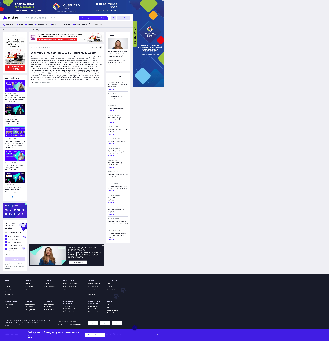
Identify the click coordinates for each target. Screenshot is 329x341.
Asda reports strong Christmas (117, 141)
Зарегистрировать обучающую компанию (69, 307)
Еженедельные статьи (14, 239)
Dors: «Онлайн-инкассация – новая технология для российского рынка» (14, 167)
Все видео (8, 197)
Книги (109, 301)
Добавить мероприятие (94, 311)
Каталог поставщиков (69, 289)
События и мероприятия (15, 245)
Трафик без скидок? (112, 310)
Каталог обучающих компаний (49, 287)
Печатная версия (93, 289)
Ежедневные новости (14, 236)
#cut (48, 82)
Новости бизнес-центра (70, 283)
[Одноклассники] (37, 18)
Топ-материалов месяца (15, 242)
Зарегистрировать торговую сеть (30, 305)
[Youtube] (40, 18)
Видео (109, 292)
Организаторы (29, 286)
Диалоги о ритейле (112, 283)
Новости (12, 30)
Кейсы (7, 292)
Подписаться (15, 259)
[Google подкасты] (51, 18)
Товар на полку (92, 294)
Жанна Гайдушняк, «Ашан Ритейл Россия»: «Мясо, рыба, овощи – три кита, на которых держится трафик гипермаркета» (118, 53)
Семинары (47, 283)
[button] (41, 24)
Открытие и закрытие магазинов (14, 249)
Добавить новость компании (49, 310)
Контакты (116, 323)
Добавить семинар (68, 311)
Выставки (27, 289)
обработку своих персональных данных (14, 267)
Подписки (8, 307)
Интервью (8, 289)
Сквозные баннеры (93, 286)
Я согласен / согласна (94, 335)
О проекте (93, 323)
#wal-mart (38, 82)
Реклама (91, 280)
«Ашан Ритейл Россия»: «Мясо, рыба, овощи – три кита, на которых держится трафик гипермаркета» (15, 98)
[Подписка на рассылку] (26, 18)
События (28, 280)
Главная (5, 30)
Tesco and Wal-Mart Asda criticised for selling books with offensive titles (117, 85)
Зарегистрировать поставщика (49, 305)
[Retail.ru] (13, 18)
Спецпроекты (112, 280)
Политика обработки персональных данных (70, 324)
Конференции (28, 292)
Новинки (109, 304)
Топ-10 (109, 307)
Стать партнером (112, 289)
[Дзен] (46, 18)
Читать (110, 67)
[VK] (29, 18)
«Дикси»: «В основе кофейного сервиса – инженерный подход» (12, 121)
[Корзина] (113, 18)
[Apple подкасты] (54, 18)
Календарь (28, 283)
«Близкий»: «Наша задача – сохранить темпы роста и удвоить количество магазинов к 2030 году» (14, 190)
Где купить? (110, 313)
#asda (44, 82)
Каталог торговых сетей (70, 286)
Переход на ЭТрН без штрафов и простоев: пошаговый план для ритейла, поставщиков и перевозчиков (15, 144)
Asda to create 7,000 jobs (116, 108)
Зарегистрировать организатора (93, 307)
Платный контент (92, 292)
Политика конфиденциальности (67, 321)
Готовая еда (110, 286)
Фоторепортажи (9, 294)
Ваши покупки (9, 304)
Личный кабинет (11, 301)
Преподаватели (48, 291)
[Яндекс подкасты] (48, 18)
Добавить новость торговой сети (30, 310)
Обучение (47, 280)
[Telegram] (35, 18)
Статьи (7, 283)
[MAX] (32, 18)
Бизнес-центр (68, 280)
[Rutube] (43, 18)
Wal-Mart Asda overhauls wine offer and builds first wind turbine (117, 235)
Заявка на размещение (94, 283)
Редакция (104, 323)
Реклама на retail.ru (10, 35)
